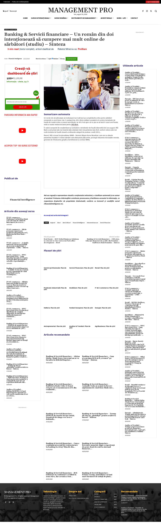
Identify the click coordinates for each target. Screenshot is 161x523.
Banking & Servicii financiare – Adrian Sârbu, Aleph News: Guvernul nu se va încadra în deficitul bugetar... (63, 358)
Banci (58, 222)
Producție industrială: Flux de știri (55, 288)
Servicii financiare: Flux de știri (81, 268)
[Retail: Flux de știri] (107, 260)
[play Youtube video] (22, 130)
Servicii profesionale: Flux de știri (55, 268)
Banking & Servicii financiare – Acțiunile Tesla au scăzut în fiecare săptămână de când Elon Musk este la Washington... (17, 271)
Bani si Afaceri (66, 222)
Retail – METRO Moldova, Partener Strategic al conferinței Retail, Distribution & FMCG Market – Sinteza (135, 306)
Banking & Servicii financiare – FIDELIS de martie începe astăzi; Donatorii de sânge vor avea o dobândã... (60, 416)
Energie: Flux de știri (103, 308)
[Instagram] (147, 11)
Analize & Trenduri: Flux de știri (79, 327)
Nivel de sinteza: (41, 59)
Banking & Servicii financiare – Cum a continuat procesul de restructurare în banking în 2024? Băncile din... (62, 445)
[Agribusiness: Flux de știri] (107, 318)
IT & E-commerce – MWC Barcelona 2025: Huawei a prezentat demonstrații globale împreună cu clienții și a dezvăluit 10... (16, 339)
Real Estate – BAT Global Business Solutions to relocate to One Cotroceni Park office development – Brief (61, 241)
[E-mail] (107, 58)
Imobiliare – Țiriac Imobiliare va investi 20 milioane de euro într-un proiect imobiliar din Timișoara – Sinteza (134, 158)
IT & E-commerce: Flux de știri (106, 288)
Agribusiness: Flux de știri (105, 326)
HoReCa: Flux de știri (52, 308)
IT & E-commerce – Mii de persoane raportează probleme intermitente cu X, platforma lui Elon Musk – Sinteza (17, 233)
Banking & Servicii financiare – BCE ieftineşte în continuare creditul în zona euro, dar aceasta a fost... (61, 475)
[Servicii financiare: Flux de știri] (81, 260)
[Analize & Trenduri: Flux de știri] (81, 318)
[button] (155, 11)
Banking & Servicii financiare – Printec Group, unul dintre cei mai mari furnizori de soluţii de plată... (97, 475)
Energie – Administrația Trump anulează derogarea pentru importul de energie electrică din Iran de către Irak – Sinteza (135, 416)
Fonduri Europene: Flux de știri (81, 308)
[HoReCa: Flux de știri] (56, 299)
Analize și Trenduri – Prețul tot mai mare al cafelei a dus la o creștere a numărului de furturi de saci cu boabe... (135, 128)
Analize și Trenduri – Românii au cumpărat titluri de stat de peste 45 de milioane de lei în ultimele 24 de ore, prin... (135, 90)
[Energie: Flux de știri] (107, 299)
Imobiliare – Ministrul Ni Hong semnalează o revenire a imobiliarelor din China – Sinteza (134, 317)
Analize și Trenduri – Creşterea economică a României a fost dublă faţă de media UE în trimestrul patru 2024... (17, 298)
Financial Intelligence (15, 59)
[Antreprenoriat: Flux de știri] (56, 318)
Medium (55, 59)
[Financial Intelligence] (22, 190)
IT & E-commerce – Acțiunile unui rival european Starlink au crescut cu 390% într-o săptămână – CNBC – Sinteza (17, 245)
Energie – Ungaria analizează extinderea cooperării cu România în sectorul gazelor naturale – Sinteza (134, 170)
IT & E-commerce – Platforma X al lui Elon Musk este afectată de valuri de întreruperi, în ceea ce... (17, 220)
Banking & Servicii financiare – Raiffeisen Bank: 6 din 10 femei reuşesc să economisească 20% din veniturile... (61, 387)
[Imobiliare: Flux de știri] (81, 279)
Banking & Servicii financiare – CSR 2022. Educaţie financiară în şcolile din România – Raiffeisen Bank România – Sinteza (102, 241)
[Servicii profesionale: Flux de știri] (56, 260)
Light (49, 59)
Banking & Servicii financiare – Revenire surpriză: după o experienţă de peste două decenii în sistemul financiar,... (98, 446)
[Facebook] (142, 11)
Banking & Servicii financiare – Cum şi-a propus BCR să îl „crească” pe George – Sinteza (98, 358)
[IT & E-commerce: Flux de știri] (107, 279)
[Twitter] (151, 11)
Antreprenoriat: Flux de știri (55, 326)
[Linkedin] (76, 229)
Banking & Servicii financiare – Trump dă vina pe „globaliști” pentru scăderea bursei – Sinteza (17, 366)
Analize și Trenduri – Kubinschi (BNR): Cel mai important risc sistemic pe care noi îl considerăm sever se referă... (17, 393)
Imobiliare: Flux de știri (78, 288)
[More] (81, 229)
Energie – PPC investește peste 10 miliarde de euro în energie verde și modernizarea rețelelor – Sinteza (135, 102)
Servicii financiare (10, 29)
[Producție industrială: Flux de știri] (56, 279)
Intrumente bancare (92, 222)
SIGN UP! (23, 107)
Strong (62, 59)
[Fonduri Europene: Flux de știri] (81, 299)
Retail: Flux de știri (102, 268)
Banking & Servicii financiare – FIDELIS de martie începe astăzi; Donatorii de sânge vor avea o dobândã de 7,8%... (17, 326)
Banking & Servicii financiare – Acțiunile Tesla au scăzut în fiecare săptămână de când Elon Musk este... (98, 386)
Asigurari (52, 222)
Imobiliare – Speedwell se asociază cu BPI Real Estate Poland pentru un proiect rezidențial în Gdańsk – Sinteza (135, 267)
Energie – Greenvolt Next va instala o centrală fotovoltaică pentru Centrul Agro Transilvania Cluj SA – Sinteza (135, 279)
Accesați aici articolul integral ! (56, 215)
